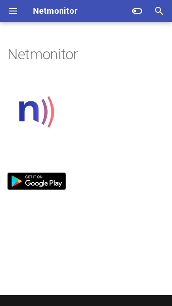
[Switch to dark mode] (137, 11)
